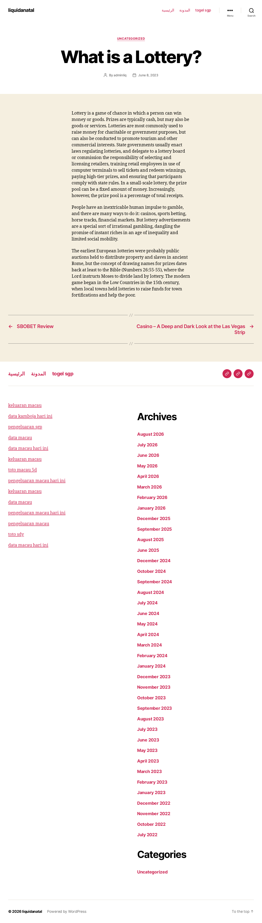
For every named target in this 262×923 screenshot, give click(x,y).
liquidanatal (21, 10)
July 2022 (147, 834)
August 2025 (150, 539)
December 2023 (154, 676)
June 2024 (148, 613)
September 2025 (154, 529)
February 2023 (152, 782)
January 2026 (151, 508)
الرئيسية (168, 10)
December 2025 (154, 518)
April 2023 (148, 761)
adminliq (120, 75)
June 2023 (148, 739)
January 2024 (151, 666)
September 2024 (154, 581)
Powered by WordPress (66, 911)
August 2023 (150, 718)
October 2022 (151, 824)
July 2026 (147, 444)
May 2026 (147, 465)
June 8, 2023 (148, 75)
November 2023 (154, 687)
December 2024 (154, 560)
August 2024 (150, 592)
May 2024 (147, 623)
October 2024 (151, 571)
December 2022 (153, 803)
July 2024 (147, 602)
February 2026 (152, 497)
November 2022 (153, 813)
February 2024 (152, 655)
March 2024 (149, 645)
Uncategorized (131, 39)
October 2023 (151, 697)
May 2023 (147, 750)
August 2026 (150, 434)
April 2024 (148, 634)
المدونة (184, 10)
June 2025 (148, 550)
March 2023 (149, 771)
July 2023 (147, 729)
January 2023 (151, 792)
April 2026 (148, 476)
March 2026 (149, 487)
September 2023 (154, 708)
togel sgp (203, 10)
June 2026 (148, 455)
